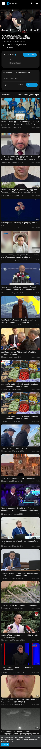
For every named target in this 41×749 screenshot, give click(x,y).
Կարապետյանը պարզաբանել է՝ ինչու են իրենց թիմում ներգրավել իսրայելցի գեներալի (20, 256)
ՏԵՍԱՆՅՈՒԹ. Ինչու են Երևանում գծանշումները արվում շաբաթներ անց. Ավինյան (19, 574)
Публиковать (31, 85)
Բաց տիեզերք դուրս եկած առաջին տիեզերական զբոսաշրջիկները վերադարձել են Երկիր (20, 733)
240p (34, 24)
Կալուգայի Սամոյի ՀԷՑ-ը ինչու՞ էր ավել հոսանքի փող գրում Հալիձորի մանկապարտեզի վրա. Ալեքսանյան (20, 159)
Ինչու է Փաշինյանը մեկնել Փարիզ (14, 448)
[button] (37, 3)
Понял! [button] (5, 744)
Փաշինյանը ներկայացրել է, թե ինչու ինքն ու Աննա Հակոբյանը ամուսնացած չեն (18, 321)
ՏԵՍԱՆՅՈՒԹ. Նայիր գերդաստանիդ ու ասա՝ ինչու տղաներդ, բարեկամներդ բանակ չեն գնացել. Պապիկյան (20, 124)
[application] (20, 21)
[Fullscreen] (38, 30)
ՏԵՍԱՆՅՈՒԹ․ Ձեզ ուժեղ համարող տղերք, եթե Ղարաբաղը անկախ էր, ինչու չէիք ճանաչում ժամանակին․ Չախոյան (19, 192)
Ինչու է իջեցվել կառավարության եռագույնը (18, 478)
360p (34, 21)
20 (27, 30)
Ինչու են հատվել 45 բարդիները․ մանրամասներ (20, 605)
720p (34, 30)
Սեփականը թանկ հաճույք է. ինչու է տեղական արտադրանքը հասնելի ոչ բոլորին (19, 385)
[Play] (3, 30)
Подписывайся (30, 55)
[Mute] (31, 30)
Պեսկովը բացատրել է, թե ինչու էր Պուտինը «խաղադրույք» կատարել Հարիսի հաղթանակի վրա (19, 510)
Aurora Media (9, 55)
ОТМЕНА (20, 85)
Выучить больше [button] (7, 741)
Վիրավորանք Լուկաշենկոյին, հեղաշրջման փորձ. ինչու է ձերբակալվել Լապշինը (20, 700)
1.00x (24, 30)
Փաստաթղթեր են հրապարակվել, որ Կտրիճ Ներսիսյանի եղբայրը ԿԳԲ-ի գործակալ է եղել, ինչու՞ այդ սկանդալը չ (19, 289)
